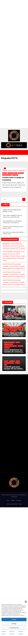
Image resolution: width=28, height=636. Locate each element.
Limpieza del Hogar (8, 344)
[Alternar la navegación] (15, 152)
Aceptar (14, 619)
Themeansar (14, 496)
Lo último (13, 500)
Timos (5, 364)
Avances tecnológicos (9, 342)
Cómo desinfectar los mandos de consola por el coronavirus (14, 352)
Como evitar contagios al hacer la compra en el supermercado (13, 335)
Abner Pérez (6, 264)
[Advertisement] (14, 64)
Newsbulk (22, 494)
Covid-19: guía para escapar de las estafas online (13, 369)
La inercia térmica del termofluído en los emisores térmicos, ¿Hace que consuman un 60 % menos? (14, 246)
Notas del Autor (13, 329)
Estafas (17, 361)
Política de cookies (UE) (12, 504)
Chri (4, 251)
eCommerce (11, 361)
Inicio (8, 500)
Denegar (14, 623)
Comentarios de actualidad (15, 327)
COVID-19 (4, 173)
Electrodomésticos (12, 173)
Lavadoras (20, 173)
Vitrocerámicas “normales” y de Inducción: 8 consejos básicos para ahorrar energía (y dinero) (14, 266)
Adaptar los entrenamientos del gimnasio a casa (12, 318)
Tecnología (6, 347)
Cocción (6, 327)
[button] (26, 601)
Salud (19, 329)
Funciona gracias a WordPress (9, 494)
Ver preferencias (14, 627)
